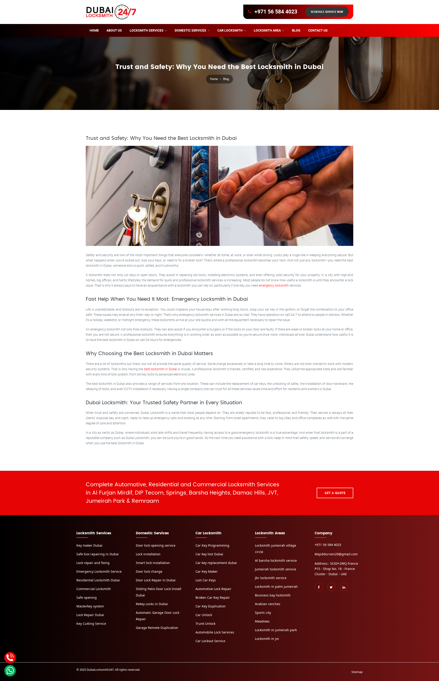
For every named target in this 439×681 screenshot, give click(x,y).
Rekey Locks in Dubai (152, 604)
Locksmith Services (146, 30)
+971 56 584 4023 (275, 11)
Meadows (262, 621)
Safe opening (86, 597)
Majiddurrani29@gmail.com (336, 554)
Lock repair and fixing (93, 563)
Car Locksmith (230, 30)
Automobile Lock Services (214, 632)
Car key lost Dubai (209, 554)
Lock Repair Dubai (90, 615)
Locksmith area (267, 30)
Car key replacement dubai (216, 563)
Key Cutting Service (91, 623)
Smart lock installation (153, 563)
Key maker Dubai (89, 545)
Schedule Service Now (327, 11)
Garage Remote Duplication (157, 627)
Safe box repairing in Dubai (97, 554)
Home (94, 30)
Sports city (263, 612)
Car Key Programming (212, 545)
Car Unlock (203, 615)
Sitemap (357, 672)
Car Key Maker (206, 571)
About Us (114, 30)
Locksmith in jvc (267, 638)
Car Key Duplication (210, 606)
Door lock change (149, 571)
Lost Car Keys (205, 580)
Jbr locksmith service (270, 578)
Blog (296, 30)
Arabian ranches (267, 604)
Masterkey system (90, 606)
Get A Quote (335, 493)
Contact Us (318, 30)
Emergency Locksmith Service (99, 571)
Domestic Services (190, 30)
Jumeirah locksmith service (275, 569)
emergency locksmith (274, 285)
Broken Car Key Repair (212, 597)
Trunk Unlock (205, 623)
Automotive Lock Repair (213, 589)
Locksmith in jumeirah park (276, 630)
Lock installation (148, 554)
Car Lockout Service (210, 641)
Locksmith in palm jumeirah (276, 586)
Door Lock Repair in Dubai (156, 580)
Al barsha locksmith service (276, 560)
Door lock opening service (155, 545)
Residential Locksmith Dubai (98, 580)
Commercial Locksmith (93, 589)
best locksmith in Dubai (161, 369)
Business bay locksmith (273, 595)
